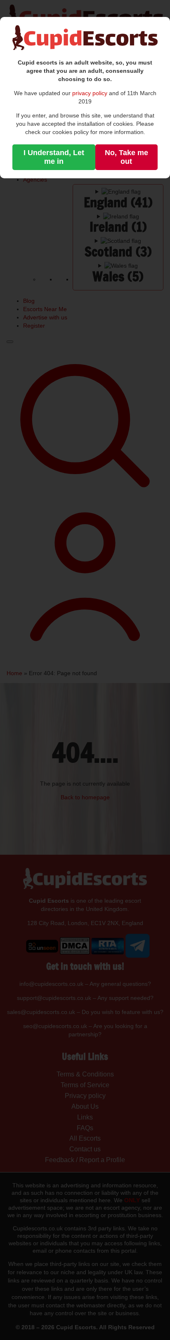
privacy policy (89, 93)
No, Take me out (126, 157)
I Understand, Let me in (54, 157)
